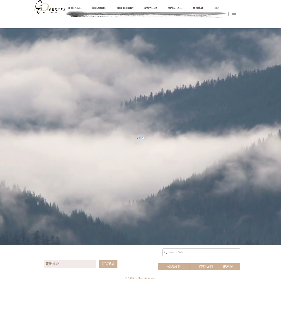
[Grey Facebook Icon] (228, 14)
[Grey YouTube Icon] (234, 14)
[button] (201, 7)
